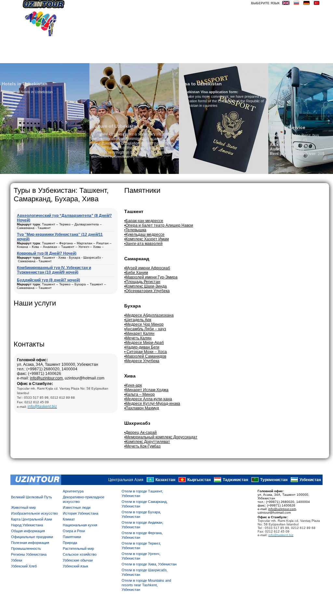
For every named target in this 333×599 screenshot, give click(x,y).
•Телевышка (135, 230)
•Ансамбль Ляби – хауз (145, 329)
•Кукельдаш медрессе (144, 234)
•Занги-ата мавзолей (143, 243)
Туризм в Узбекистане (164, 57)
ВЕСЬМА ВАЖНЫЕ (302, 57)
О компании (75, 57)
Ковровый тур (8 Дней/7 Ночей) (46, 253)
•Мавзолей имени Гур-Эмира (151, 277)
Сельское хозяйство (80, 554)
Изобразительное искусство (34, 513)
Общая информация (28, 531)
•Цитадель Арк (137, 320)
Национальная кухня (80, 525)
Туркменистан (273, 480)
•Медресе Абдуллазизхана (149, 315)
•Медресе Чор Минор (144, 324)
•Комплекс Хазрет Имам (146, 239)
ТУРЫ (225, 57)
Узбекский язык (75, 566)
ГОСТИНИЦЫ (249, 57)
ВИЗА (273, 57)
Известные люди (76, 507)
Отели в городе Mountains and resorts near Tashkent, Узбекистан (146, 585)
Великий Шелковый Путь (31, 497)
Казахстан (165, 480)
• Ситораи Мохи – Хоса (145, 351)
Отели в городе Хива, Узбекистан (149, 564)
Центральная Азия (125, 480)
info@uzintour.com (46, 378)
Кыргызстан (199, 480)
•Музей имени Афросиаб (147, 268)
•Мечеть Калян (138, 338)
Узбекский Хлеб (24, 566)
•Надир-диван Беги (141, 347)
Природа (70, 543)
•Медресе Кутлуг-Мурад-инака (152, 403)
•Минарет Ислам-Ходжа (146, 390)
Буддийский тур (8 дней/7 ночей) (48, 280)
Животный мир (23, 507)
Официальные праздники (32, 537)
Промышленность (26, 548)
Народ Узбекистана (27, 525)
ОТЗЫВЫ (206, 57)
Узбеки (16, 560)
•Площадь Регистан (142, 281)
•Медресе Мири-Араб (144, 342)
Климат (69, 519)
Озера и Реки (74, 531)
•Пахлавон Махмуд (141, 408)
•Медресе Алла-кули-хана (148, 399)
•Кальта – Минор (139, 394)
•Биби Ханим (136, 272)
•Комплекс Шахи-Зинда (145, 286)
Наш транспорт (113, 57)
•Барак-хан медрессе (143, 221)
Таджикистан (235, 480)
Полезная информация (30, 543)
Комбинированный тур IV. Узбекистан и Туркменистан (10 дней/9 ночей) (54, 270)
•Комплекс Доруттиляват (147, 441)
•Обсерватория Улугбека (147, 291)
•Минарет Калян (139, 333)
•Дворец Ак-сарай (140, 432)
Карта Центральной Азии (31, 519)
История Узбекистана (80, 513)
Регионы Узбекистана (29, 554)
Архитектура (73, 491)
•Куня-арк (133, 385)
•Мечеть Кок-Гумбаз (142, 446)
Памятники (72, 537)
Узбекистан (310, 480)
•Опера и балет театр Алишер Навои (158, 225)
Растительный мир (78, 548)
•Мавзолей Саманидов (145, 356)
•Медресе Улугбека (141, 361)
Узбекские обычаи (78, 560)
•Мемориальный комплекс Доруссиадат (160, 437)
